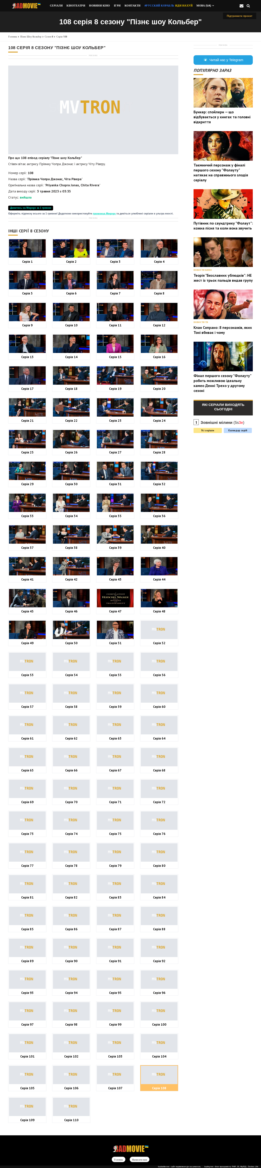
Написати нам (139, 1159)
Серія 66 (71, 770)
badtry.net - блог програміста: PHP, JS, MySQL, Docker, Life (231, 1167)
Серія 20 (159, 388)
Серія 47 (115, 611)
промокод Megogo (104, 213)
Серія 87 (115, 929)
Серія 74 (71, 833)
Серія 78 (71, 865)
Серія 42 (71, 579)
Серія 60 (159, 706)
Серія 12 (159, 325)
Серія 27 (115, 452)
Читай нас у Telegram (226, 60)
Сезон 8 (49, 36)
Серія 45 (27, 611)
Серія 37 (27, 547)
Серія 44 (159, 579)
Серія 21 (27, 420)
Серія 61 (27, 738)
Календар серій (237, 430)
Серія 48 (159, 611)
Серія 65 (27, 770)
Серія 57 (27, 706)
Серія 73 (27, 833)
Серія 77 (27, 865)
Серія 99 (115, 1024)
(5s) (222, 422)
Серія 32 (159, 484)
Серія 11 (115, 325)
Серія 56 (159, 675)
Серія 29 (27, 484)
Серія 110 (71, 1120)
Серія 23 (115, 420)
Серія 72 (159, 802)
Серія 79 (115, 865)
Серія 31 (115, 484)
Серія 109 (27, 1120)
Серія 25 (27, 452)
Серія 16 (159, 357)
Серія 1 (27, 261)
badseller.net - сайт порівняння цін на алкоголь (179, 1167)
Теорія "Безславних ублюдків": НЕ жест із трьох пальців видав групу (223, 278)
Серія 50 (71, 643)
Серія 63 (115, 738)
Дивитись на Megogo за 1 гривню (30, 208)
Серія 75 (115, 833)
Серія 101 (27, 1056)
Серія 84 (159, 897)
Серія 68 (159, 770)
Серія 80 (159, 865)
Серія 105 (27, 1088)
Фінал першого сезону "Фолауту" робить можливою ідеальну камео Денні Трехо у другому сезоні (222, 383)
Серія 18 (71, 388)
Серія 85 (27, 929)
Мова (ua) (203, 5)
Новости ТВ (201, 322)
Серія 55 (115, 675)
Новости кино (203, 270)
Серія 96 (159, 992)
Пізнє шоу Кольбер (30, 36)
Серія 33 (27, 516)
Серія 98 (71, 1024)
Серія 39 (115, 547)
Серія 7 (115, 293)
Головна (12, 36)
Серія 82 (71, 897)
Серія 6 (71, 293)
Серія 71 (115, 802)
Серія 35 (115, 516)
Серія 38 (71, 547)
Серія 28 (159, 452)
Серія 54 (71, 675)
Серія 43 (115, 579)
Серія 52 (159, 643)
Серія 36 (159, 516)
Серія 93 (27, 992)
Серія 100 (159, 1024)
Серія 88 (159, 929)
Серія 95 (115, 992)
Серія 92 (159, 961)
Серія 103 (115, 1056)
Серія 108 (61, 36)
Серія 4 (159, 261)
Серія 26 (71, 452)
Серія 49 (27, 643)
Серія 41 (27, 579)
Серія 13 (27, 357)
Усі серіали (207, 430)
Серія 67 (115, 770)
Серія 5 (27, 293)
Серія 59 (115, 706)
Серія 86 (71, 929)
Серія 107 (115, 1088)
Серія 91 (115, 961)
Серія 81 (27, 897)
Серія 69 (27, 802)
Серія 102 (71, 1056)
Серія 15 (115, 357)
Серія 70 (71, 802)
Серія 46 (71, 611)
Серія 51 (115, 643)
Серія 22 (71, 420)
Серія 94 (71, 992)
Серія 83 (115, 897)
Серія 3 (115, 261)
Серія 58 (71, 706)
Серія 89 (27, 961)
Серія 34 (71, 516)
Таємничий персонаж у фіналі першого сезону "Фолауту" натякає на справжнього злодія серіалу (221, 172)
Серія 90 (71, 961)
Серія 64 (159, 738)
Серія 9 (27, 325)
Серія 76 (159, 833)
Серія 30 (71, 484)
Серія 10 (71, 325)
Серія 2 (71, 261)
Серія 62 (71, 738)
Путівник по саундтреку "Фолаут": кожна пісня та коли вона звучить (223, 226)
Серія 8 (159, 293)
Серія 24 (159, 420)
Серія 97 (27, 1024)
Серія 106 (71, 1088)
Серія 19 (115, 388)
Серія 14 (71, 357)
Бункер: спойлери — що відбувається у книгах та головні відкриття (222, 117)
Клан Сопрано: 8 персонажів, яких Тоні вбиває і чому (223, 330)
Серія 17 (27, 388)
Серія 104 (159, 1056)
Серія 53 (27, 675)
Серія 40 (159, 547)
